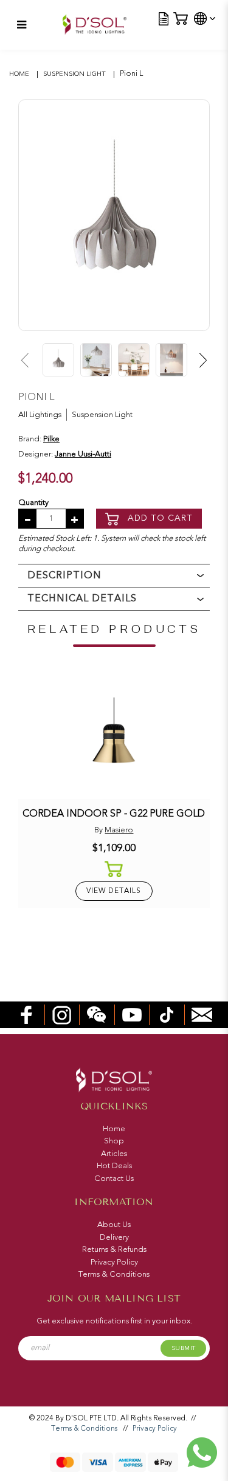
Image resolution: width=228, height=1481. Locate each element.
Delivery (114, 1237)
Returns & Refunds (114, 1249)
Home (19, 74)
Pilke (51, 439)
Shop (114, 1141)
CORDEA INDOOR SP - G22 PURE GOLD (113, 813)
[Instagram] (62, 1014)
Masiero (119, 830)
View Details (113, 891)
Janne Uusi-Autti (83, 454)
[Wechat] (96, 1014)
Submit (183, 1348)
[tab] (114, 575)
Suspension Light (74, 74)
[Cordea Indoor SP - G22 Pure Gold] (113, 735)
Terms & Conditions (114, 1274)
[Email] (202, 1014)
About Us (114, 1225)
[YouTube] (132, 1014)
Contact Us (114, 1178)
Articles (114, 1154)
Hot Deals (114, 1166)
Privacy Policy (114, 1262)
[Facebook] (26, 1014)
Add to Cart (159, 518)
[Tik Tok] (166, 1014)
